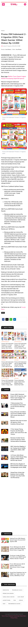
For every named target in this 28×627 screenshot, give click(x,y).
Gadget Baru (6, 600)
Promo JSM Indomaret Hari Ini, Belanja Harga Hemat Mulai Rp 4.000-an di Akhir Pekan (20, 365)
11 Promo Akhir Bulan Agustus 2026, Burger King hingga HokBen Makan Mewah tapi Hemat (18, 457)
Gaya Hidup (21, 597)
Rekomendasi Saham (14, 603)
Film (14, 600)
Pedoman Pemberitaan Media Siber (17, 616)
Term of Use (5, 616)
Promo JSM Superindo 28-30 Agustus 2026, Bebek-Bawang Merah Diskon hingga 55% (17, 548)
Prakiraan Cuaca (17, 590)
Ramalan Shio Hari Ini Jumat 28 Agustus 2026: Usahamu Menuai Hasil (18, 422)
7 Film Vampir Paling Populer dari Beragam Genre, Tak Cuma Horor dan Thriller (18, 431)
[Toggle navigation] (3, 4)
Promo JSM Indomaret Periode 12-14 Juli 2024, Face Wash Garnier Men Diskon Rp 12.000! (7, 346)
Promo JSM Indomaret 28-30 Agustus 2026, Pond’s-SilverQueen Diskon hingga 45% (17, 566)
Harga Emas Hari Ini (8, 597)
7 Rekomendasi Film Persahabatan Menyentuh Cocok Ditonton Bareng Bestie (18, 405)
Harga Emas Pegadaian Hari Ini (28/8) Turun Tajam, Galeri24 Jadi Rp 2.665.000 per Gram (18, 574)
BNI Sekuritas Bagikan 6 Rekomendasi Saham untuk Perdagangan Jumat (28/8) (18, 465)
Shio (4, 603)
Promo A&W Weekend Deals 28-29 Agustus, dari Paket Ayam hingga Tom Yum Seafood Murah (18, 397)
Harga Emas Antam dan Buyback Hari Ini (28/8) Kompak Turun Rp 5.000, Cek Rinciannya (17, 475)
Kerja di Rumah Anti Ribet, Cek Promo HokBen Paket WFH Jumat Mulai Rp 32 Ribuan (18, 414)
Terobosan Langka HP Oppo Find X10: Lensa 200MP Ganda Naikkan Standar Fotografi (18, 557)
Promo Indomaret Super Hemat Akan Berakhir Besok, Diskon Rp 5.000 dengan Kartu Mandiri (20, 383)
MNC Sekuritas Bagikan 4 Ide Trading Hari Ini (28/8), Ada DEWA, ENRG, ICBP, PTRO (18, 449)
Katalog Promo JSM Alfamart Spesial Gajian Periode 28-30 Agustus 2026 (17, 540)
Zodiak (21, 600)
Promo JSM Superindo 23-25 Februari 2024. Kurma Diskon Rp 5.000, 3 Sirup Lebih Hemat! (7, 383)
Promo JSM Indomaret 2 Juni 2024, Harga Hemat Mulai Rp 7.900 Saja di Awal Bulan (7, 365)
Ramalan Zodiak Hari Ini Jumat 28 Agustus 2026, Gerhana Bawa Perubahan (18, 439)
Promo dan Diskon (8, 593)
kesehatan (6, 590)
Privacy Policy (14, 618)
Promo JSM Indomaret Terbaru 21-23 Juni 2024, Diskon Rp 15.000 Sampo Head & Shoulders (20, 346)
